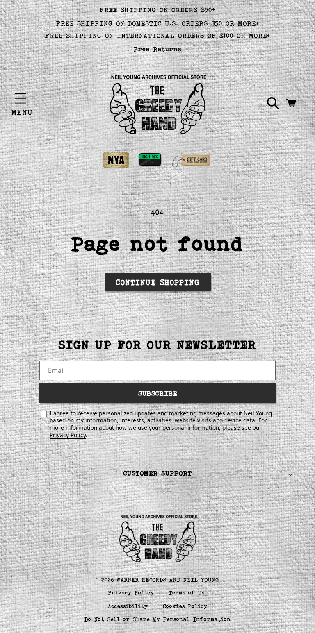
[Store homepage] (158, 537)
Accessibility (128, 606)
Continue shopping (158, 282)
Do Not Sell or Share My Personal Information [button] (157, 619)
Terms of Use (188, 593)
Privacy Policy (68, 435)
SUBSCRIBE (157, 393)
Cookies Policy (185, 606)
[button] (20, 98)
